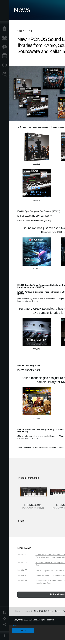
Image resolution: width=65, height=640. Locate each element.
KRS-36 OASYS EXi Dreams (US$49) (34, 220)
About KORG (5, 635)
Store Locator (5, 74)
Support (5, 65)
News (5, 613)
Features (5, 46)
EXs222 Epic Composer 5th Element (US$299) (38, 211)
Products (5, 37)
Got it (23, 630)
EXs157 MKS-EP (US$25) (28, 370)
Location (5, 619)
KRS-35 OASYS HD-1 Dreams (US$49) (34, 216)
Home (5, 28)
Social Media (5, 625)
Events (5, 56)
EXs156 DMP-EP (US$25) (28, 366)
